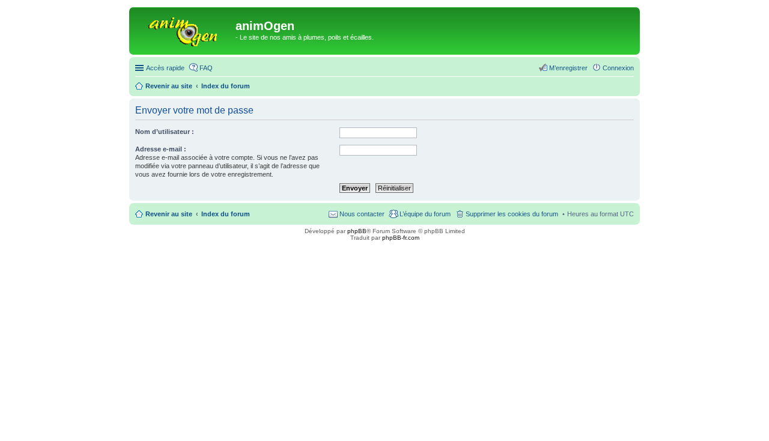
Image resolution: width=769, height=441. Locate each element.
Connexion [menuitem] (618, 67)
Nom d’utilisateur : (164, 131)
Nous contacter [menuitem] (361, 213)
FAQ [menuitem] (206, 67)
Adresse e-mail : (160, 149)
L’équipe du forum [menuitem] (425, 213)
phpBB (356, 231)
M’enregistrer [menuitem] (568, 67)
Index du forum (225, 213)
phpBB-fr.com (400, 237)
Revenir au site (168, 213)
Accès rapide (165, 67)
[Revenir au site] (184, 29)
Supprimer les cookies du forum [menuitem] (512, 213)
